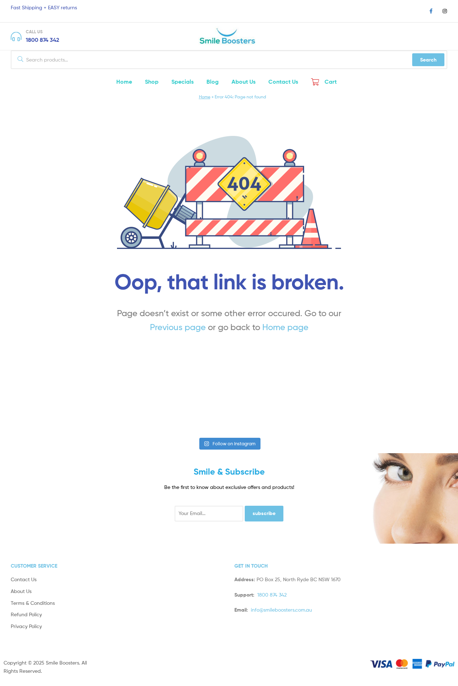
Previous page (178, 327)
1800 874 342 (42, 39)
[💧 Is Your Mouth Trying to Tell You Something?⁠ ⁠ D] (341, 410)
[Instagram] (444, 11)
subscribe (264, 513)
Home (204, 96)
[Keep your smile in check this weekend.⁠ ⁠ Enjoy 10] (416, 410)
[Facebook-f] (430, 11)
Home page (285, 327)
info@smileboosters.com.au (281, 610)
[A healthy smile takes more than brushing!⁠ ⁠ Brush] (41, 410)
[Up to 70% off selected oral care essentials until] (191, 410)
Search (428, 60)
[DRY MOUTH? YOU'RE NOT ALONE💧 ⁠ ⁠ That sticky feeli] (116, 410)
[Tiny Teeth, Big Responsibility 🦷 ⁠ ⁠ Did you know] (266, 410)
